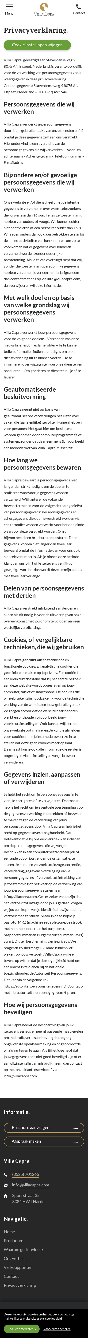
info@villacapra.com (30, 1184)
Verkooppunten (18, 1267)
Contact (11, 1276)
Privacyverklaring (20, 1285)
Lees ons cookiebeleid (47, 1318)
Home (9, 1231)
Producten (13, 1240)
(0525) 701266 (25, 1174)
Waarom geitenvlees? (23, 1249)
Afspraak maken (26, 1141)
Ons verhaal (15, 1258)
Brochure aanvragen (31, 1127)
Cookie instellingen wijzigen (37, 44)
